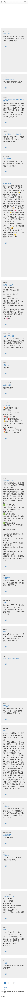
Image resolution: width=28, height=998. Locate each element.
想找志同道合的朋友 (9, 79)
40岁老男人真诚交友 (9, 336)
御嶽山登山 (6, 33)
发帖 (5, 989)
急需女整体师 (7, 385)
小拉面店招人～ (8, 183)
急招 (4, 930)
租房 (4, 602)
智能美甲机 (6, 578)
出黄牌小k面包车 (8, 285)
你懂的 (5, 963)
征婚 (4, 631)
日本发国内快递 (8, 480)
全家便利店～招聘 (8, 896)
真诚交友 (6, 806)
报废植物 (6, 365)
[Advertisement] (14, 14)
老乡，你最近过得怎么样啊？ (12, 658)
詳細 (6, 47)
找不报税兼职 (7, 159)
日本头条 (3, 2)
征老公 (5, 730)
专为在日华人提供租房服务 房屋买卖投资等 (13, 100)
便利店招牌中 (7, 405)
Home (5, 987)
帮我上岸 (6, 706)
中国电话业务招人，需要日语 (12, 134)
